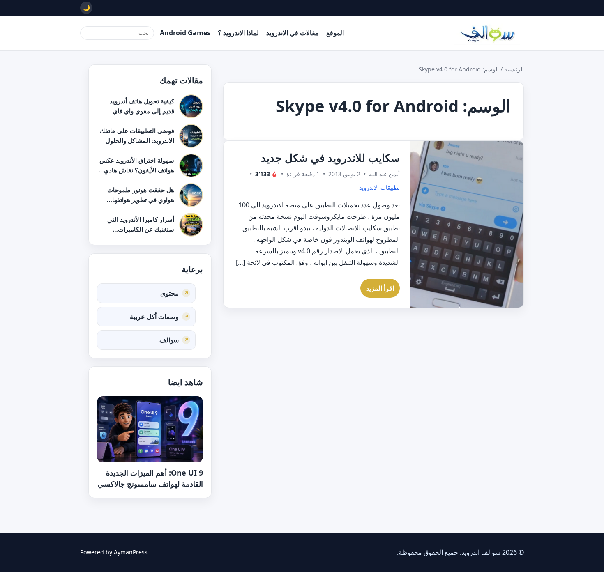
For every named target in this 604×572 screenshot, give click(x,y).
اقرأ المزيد (380, 288)
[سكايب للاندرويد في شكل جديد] (466, 224)
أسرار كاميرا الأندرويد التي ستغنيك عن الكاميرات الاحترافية (140, 229)
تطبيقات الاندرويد (379, 187)
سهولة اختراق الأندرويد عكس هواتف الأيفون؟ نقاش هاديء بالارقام (136, 170)
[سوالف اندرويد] (487, 33)
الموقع (335, 32)
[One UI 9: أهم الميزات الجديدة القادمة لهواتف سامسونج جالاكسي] (150, 429)
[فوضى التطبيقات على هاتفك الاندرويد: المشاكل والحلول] (191, 136)
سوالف (169, 339)
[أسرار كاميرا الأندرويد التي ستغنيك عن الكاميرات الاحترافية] (191, 225)
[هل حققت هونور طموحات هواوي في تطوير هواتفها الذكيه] (191, 195)
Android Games (185, 32)
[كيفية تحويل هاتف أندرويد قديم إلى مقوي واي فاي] (191, 106)
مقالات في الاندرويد (292, 32)
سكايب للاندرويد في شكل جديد (330, 157)
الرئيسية (514, 69)
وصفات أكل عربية (154, 316)
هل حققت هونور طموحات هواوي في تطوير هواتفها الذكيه (140, 199)
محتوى (169, 292)
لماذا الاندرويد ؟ (238, 32)
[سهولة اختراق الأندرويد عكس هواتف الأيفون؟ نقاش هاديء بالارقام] (191, 165)
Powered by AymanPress (114, 552)
